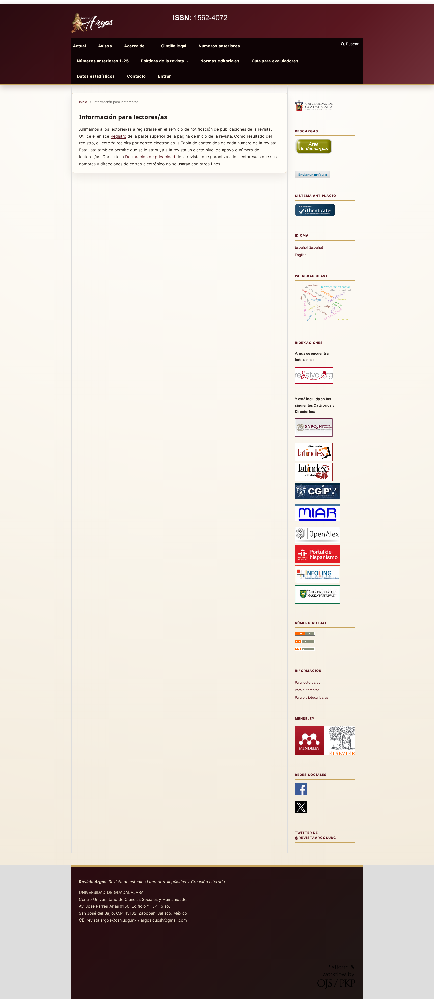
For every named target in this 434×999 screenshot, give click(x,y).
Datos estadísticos (96, 76)
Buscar (352, 43)
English (300, 255)
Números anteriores (219, 45)
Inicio (83, 102)
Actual (79, 45)
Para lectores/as (307, 682)
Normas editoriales (219, 60)
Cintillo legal (173, 45)
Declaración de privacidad (150, 156)
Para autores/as (307, 690)
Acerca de (135, 45)
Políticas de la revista (163, 60)
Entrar (164, 76)
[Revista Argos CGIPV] (317, 497)
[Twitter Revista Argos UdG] (301, 812)
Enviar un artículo (312, 175)
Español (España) (309, 247)
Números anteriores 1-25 (103, 60)
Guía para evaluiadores (275, 60)
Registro (118, 136)
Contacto (136, 76)
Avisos (105, 45)
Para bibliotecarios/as (311, 697)
